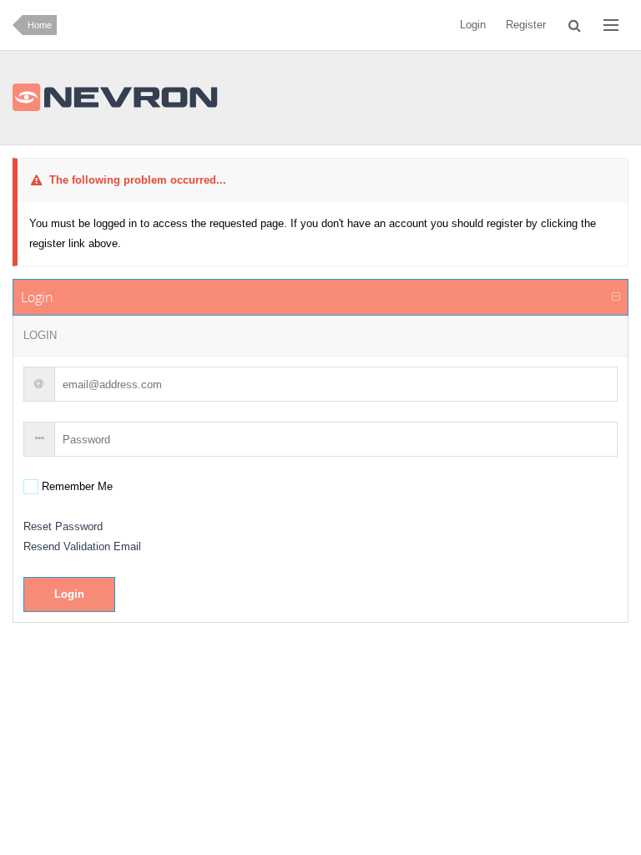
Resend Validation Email (82, 546)
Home (40, 25)
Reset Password (63, 526)
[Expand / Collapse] (616, 297)
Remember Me (75, 486)
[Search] (574, 25)
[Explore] (610, 25)
